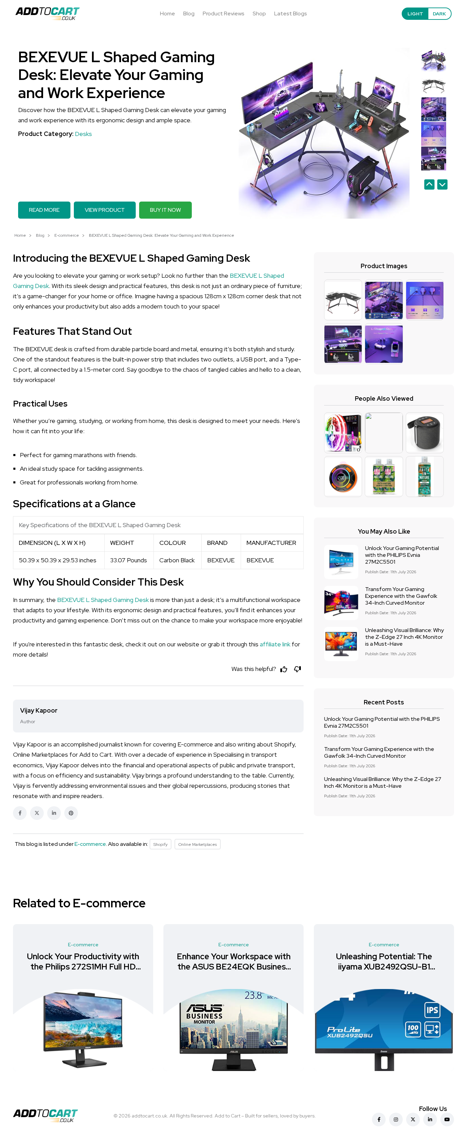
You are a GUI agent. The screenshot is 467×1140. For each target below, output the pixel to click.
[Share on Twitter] (37, 813)
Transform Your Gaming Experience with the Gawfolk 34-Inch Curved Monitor (401, 596)
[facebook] (379, 1119)
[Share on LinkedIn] (54, 813)
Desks (83, 134)
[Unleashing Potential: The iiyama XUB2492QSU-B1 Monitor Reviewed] (384, 1030)
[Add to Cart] (47, 13)
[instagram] (396, 1119)
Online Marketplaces (197, 844)
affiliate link (275, 644)
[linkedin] (430, 1119)
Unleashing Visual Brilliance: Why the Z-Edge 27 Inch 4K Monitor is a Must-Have (404, 637)
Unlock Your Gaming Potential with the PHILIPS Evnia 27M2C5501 (402, 555)
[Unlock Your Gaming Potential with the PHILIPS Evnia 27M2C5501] (341, 562)
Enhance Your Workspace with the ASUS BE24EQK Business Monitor (234, 966)
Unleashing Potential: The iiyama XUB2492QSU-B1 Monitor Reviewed (384, 966)
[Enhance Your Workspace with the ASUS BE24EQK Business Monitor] (233, 1030)
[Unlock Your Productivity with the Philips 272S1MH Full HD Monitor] (83, 1030)
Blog (189, 13)
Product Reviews (223, 13)
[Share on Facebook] (20, 813)
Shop (259, 13)
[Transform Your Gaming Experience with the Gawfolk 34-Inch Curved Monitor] (341, 603)
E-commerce (66, 235)
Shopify (161, 844)
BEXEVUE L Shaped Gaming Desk (103, 600)
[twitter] (413, 1119)
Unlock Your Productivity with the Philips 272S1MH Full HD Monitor (83, 966)
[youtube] (447, 1119)
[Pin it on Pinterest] (71, 813)
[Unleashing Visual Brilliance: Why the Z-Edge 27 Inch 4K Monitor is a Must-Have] (341, 644)
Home (167, 13)
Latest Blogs (290, 13)
